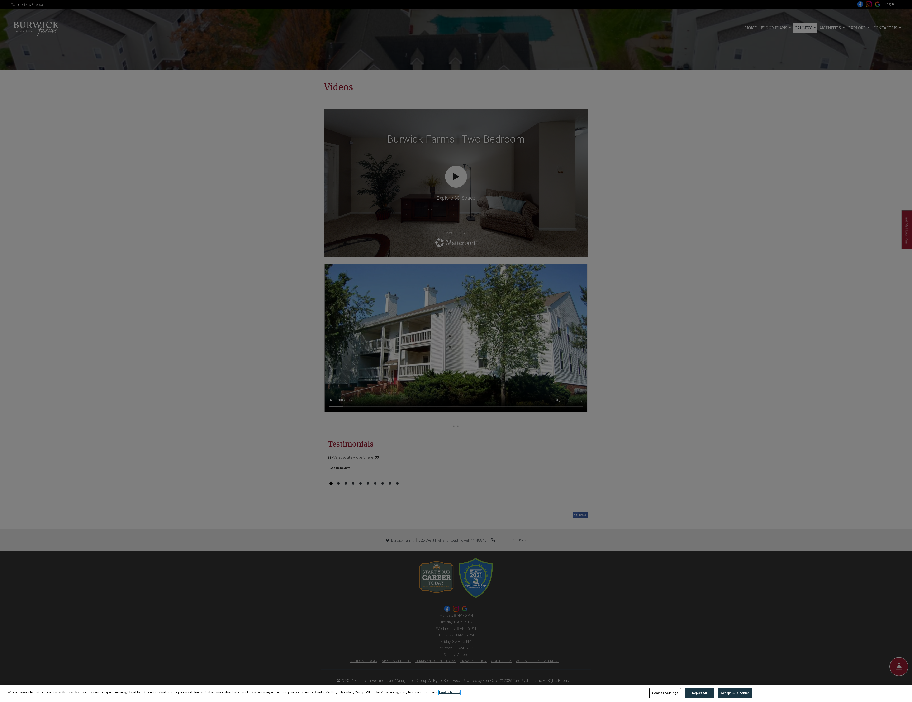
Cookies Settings (665, 693)
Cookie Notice (449, 692)
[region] (456, 693)
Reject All (699, 693)
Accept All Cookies (735, 693)
